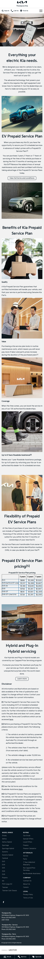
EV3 (3, 861)
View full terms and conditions (22, 178)
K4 (3, 881)
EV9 (3, 874)
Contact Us (27, 881)
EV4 (3, 865)
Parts (25, 859)
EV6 (3, 871)
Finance (26, 845)
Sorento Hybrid (7, 855)
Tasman (5, 887)
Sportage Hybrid (8, 848)
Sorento (5, 852)
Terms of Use (28, 898)
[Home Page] (22, 2)
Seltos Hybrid (7, 842)
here (11, 720)
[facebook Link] (3, 902)
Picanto (5, 878)
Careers (26, 887)
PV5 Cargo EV (7, 884)
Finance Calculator (29, 848)
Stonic (4, 836)
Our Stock (26, 836)
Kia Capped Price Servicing (29, 869)
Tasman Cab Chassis (9, 890)
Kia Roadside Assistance (31, 873)
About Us (26, 884)
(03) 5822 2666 (11, 917)
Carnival (5, 858)
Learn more (22, 679)
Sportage (5, 845)
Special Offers (28, 839)
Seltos (4, 839)
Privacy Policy (28, 894)
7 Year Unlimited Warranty (29, 863)
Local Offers (27, 842)
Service (25, 856)
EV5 (3, 868)
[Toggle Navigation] (40, 10)
